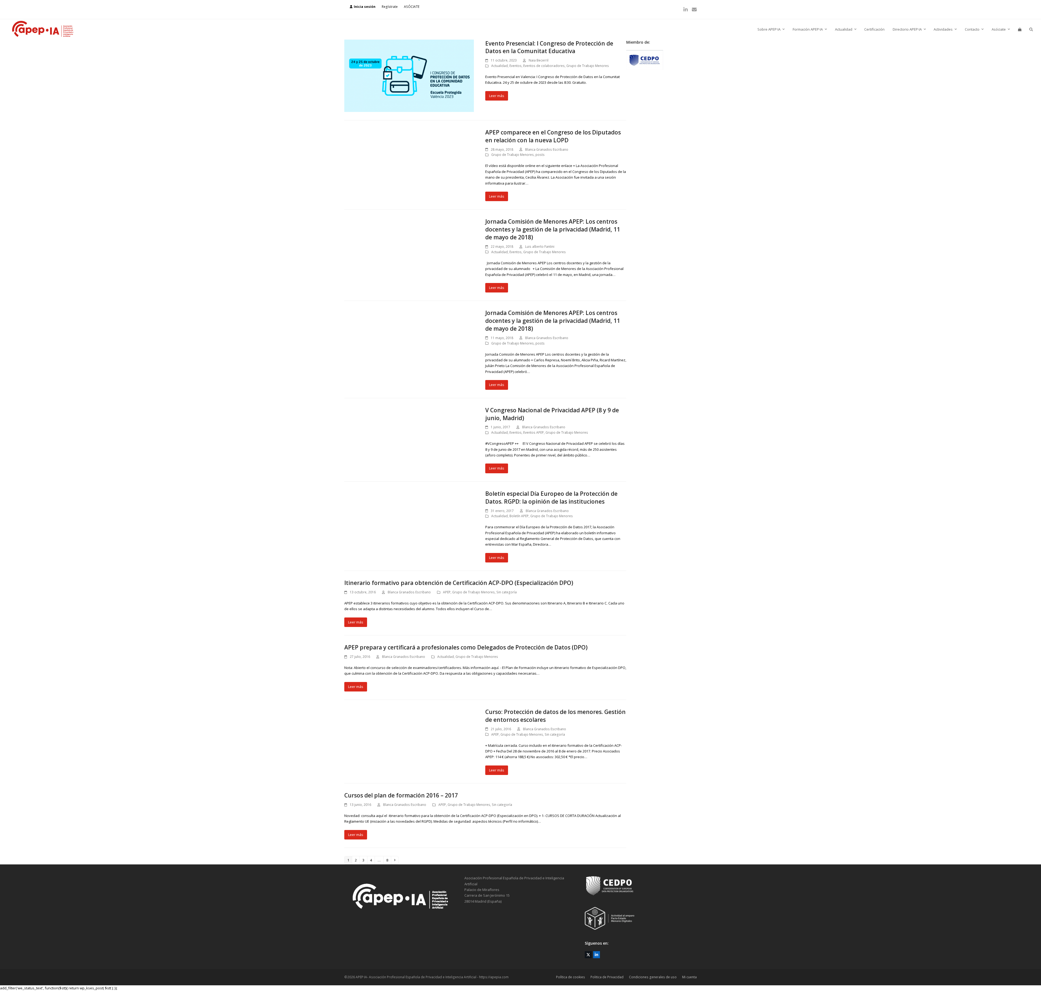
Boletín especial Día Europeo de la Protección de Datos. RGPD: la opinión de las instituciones (551, 497)
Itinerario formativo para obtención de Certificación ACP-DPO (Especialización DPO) (458, 583)
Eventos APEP (533, 432)
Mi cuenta (689, 977)
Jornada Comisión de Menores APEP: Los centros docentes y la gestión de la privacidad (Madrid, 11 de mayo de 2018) (552, 229)
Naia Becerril (538, 60)
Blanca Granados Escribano (546, 149)
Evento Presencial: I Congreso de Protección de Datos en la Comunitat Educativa (549, 47)
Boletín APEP (519, 516)
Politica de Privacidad (607, 977)
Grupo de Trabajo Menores (587, 65)
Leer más (496, 95)
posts (540, 154)
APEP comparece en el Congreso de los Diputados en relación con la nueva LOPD (553, 136)
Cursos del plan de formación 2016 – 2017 (401, 795)
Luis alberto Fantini (539, 246)
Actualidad (499, 65)
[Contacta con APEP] (644, 68)
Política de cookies (570, 977)
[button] (1019, 29)
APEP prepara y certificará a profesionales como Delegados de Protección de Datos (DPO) (465, 647)
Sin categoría (506, 592)
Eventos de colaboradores (544, 65)
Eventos (515, 65)
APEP (447, 592)
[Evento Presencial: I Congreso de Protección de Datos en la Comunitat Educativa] (409, 75)
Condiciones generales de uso (653, 977)
